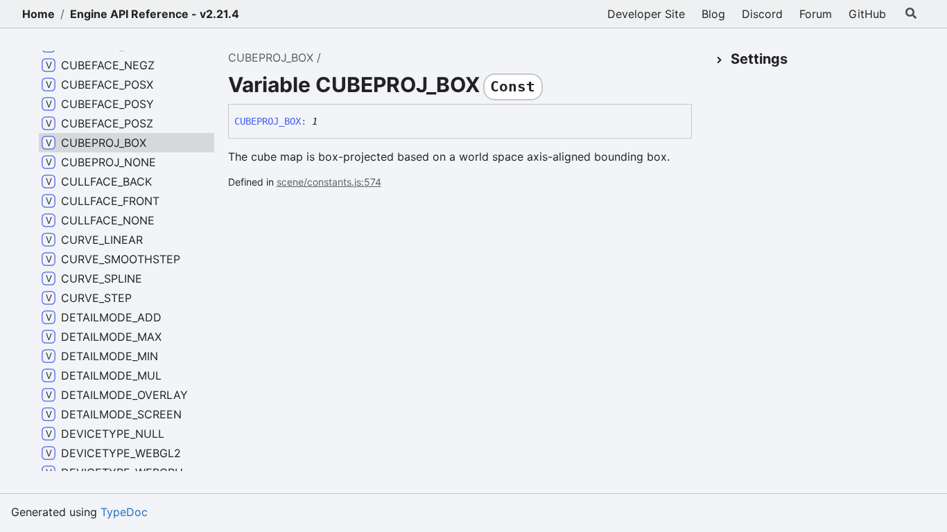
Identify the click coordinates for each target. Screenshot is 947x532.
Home (38, 14)
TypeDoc (124, 512)
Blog (713, 14)
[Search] (911, 14)
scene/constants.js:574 (329, 182)
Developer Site (646, 14)
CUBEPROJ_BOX (270, 57)
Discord (762, 14)
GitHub (867, 14)
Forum (815, 14)
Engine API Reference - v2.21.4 (154, 14)
